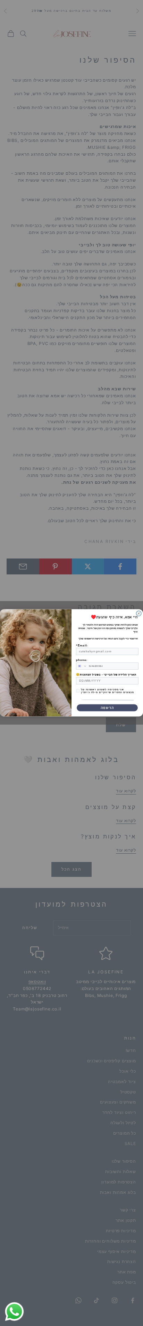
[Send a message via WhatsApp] (14, 1312)
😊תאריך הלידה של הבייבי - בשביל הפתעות (106, 674)
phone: (81, 660)
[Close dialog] (138, 613)
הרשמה (107, 708)
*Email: (81, 645)
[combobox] (81, 666)
